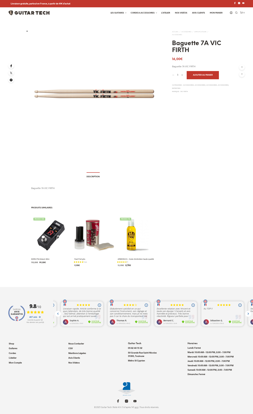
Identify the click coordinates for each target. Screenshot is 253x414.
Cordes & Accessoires (143, 13)
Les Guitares (117, 13)
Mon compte (15, 362)
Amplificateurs (200, 32)
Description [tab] (93, 177)
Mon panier (216, 13)
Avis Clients (198, 13)
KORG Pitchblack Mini (40, 259)
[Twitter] (11, 73)
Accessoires (186, 32)
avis (136, 407)
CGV (70, 348)
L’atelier (165, 13)
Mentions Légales (77, 353)
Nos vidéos (181, 13)
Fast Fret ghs (79, 259)
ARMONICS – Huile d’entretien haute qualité (136, 259)
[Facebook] (11, 66)
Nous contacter (76, 343)
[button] (242, 12)
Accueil (175, 32)
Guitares (13, 348)
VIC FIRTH (184, 91)
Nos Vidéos (74, 362)
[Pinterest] (11, 80)
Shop (11, 343)
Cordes (12, 353)
